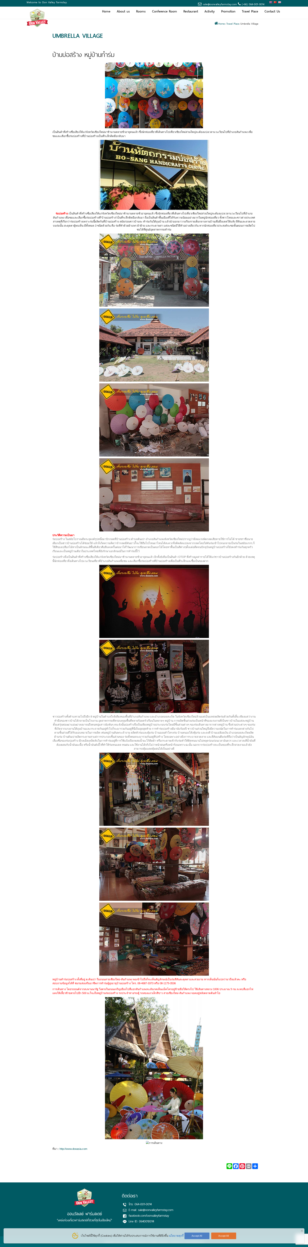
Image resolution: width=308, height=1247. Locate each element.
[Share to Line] (229, 1166)
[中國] (276, 2)
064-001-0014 (143, 1204)
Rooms (141, 11)
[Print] (248, 1166)
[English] (280, 2)
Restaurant (190, 11)
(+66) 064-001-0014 (253, 4)
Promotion (228, 11)
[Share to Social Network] (242, 1166)
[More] (255, 1166)
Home (106, 11)
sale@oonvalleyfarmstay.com (220, 4)
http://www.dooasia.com (73, 1148)
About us (123, 11)
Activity (209, 11)
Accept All (197, 1236)
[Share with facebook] (236, 1166)
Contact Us (272, 11)
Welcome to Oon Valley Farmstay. (47, 2)
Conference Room (164, 11)
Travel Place (250, 11)
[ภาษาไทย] (271, 2)
